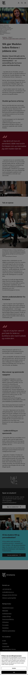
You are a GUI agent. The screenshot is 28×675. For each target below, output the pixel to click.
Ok (14, 672)
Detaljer (14, 668)
